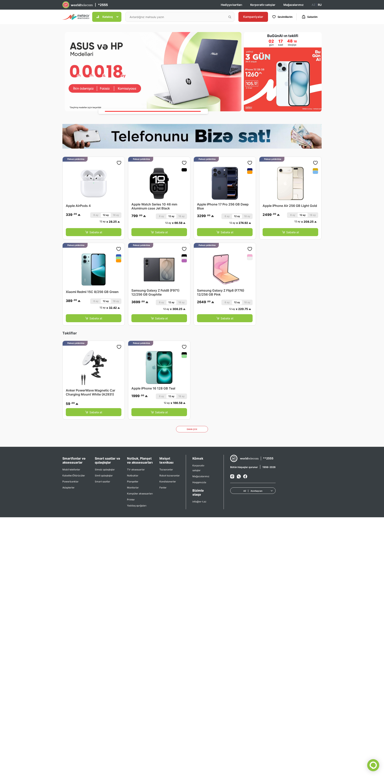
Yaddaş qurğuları (136, 505)
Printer (131, 499)
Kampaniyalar (253, 17)
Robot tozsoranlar (169, 475)
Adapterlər (68, 487)
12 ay (106, 214)
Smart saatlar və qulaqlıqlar (107, 460)
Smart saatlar (102, 481)
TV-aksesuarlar (136, 469)
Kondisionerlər (167, 481)
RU (320, 4)
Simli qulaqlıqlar (104, 475)
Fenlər (163, 487)
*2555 (103, 5)
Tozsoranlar (166, 469)
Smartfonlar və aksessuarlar (74, 460)
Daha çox (192, 429)
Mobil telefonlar (71, 469)
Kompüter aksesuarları (140, 493)
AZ (313, 4)
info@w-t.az (199, 501)
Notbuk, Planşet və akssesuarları (140, 460)
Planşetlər (132, 481)
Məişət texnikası (166, 460)
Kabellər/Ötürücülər (73, 475)
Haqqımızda (199, 482)
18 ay (116, 214)
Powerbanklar (70, 481)
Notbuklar (132, 475)
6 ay (95, 214)
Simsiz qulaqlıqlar (105, 469)
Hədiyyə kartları (231, 4)
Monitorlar (133, 487)
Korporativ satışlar (262, 4)
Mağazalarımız (293, 4)
